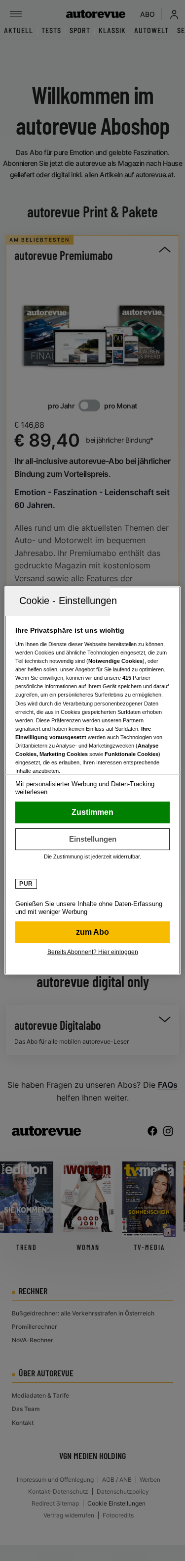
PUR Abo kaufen (92, 932)
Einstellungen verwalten (92, 839)
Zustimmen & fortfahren (92, 812)
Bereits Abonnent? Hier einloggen (92, 952)
